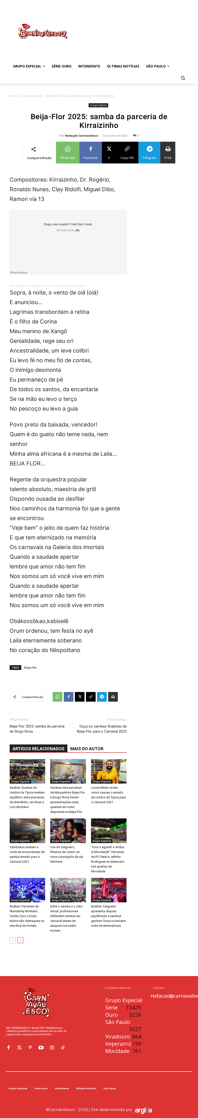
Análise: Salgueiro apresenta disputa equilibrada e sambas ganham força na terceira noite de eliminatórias (108, 916)
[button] (182, 78)
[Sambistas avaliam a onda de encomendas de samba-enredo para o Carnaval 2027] (27, 830)
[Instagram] (52, 1047)
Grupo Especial (31, 96)
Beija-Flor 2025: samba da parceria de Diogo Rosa (37, 729)
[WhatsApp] (57, 697)
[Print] (113, 697)
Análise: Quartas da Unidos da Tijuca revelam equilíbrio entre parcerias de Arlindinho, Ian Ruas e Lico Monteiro (27, 797)
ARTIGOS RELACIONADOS (38, 748)
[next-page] (20, 940)
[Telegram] (102, 697)
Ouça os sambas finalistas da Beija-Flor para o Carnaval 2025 (102, 729)
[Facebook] (68, 697)
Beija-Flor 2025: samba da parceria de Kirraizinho (58, 285)
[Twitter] (19, 1047)
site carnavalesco (19, 285)
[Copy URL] (91, 697)
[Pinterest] (30, 1047)
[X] (80, 697)
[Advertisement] (132, 26)
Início (13, 96)
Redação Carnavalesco (81, 135)
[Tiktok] (62, 1047)
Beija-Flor (30, 667)
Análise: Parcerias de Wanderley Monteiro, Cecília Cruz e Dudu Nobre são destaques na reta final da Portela (27, 916)
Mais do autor (86, 748)
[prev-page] (13, 940)
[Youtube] (41, 1047)
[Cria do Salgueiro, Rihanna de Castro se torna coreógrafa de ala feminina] (68, 830)
